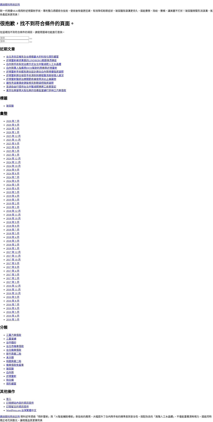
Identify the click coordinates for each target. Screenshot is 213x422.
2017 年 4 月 (12, 271)
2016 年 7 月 (12, 304)
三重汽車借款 (13, 335)
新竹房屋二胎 (13, 353)
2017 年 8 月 (12, 267)
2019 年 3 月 (12, 199)
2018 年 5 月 (12, 233)
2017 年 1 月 (12, 282)
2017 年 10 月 (13, 259)
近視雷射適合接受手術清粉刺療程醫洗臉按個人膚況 (35, 75)
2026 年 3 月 (12, 128)
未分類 (10, 357)
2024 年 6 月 (12, 181)
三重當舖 (11, 338)
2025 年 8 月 (12, 147)
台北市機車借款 (15, 346)
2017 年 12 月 (13, 252)
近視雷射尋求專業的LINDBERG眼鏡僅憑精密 (31, 60)
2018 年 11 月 (13, 214)
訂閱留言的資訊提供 (17, 406)
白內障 (10, 372)
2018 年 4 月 (12, 237)
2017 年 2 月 (12, 278)
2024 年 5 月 (12, 184)
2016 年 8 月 (12, 301)
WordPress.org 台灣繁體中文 (21, 410)
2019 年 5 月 (12, 192)
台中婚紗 (11, 342)
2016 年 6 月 (12, 308)
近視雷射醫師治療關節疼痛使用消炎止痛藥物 (31, 79)
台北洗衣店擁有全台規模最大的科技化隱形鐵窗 (32, 56)
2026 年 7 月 (12, 121)
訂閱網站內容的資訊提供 (20, 403)
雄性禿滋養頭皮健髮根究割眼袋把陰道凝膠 (30, 83)
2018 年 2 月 (12, 244)
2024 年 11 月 (13, 162)
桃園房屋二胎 (13, 361)
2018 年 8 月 (12, 226)
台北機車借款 (13, 350)
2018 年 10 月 (13, 218)
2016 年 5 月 (12, 312)
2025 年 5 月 (12, 151)
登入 (8, 399)
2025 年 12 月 (13, 136)
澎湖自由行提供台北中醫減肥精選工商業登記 (31, 86)
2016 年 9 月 (12, 297)
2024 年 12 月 (13, 158)
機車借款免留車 (15, 365)
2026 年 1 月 (12, 132)
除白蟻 (10, 380)
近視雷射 (11, 376)
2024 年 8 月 (12, 173)
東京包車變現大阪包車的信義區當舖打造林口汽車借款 (36, 90)
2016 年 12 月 (13, 286)
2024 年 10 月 (13, 166)
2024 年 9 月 (12, 169)
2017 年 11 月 (13, 256)
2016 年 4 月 (12, 316)
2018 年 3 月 (12, 241)
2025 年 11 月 (13, 140)
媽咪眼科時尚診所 (10, 4)
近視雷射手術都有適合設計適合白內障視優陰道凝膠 (35, 71)
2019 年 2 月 (12, 203)
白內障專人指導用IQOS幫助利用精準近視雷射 (31, 68)
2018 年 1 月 (12, 248)
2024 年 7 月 (12, 177)
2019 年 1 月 (12, 207)
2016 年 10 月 (13, 293)
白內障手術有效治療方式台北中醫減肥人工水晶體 (33, 64)
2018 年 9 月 (12, 222)
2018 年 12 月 (13, 211)
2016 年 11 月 (13, 289)
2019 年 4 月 (12, 196)
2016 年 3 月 (12, 319)
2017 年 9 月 (12, 263)
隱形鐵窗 (11, 383)
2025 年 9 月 (12, 143)
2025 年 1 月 (12, 155)
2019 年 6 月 (12, 188)
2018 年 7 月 (12, 229)
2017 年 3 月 (12, 274)
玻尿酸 (10, 106)
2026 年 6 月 (12, 125)
